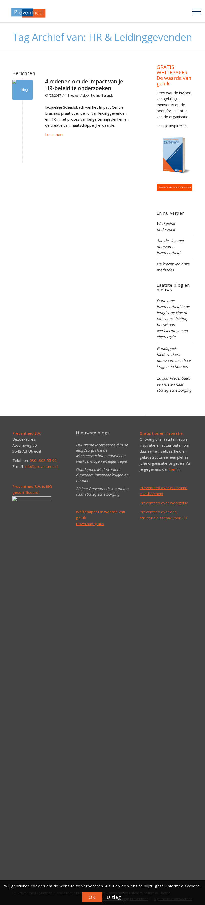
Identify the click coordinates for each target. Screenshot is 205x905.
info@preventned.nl (41, 466)
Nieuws (73, 96)
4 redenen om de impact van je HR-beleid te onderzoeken (84, 85)
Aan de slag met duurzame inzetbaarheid (170, 246)
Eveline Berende (102, 96)
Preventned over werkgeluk (164, 503)
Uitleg (114, 897)
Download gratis (90, 523)
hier (173, 469)
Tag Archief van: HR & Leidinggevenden (102, 37)
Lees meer (54, 134)
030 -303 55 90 (43, 460)
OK (92, 897)
